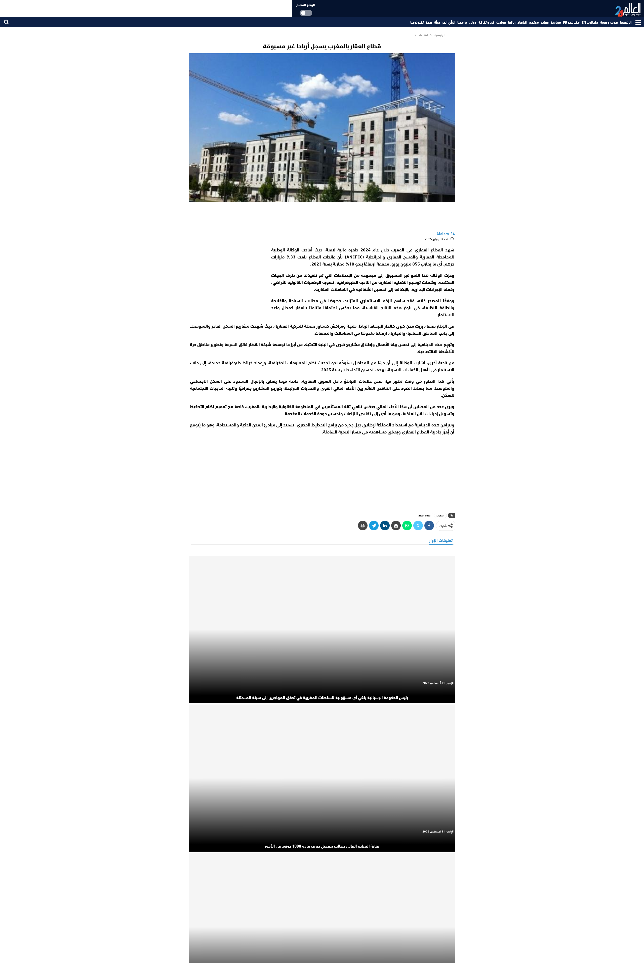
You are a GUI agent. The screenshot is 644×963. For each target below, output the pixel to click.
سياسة (556, 22)
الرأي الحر (448, 22)
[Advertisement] (226, 277)
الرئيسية (626, 22)
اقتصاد (522, 22)
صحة (429, 22)
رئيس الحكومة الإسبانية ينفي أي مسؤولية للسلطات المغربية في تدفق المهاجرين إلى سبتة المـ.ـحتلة (322, 697)
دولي (472, 22)
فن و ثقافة (486, 22)
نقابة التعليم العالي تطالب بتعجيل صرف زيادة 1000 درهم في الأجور (322, 845)
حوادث (501, 22)
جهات (545, 22)
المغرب (440, 515)
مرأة (437, 22)
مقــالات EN (590, 22)
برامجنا (462, 22)
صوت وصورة (609, 22)
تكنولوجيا (417, 22)
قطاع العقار (424, 515)
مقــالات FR (571, 22)
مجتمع (534, 22)
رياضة (511, 22)
